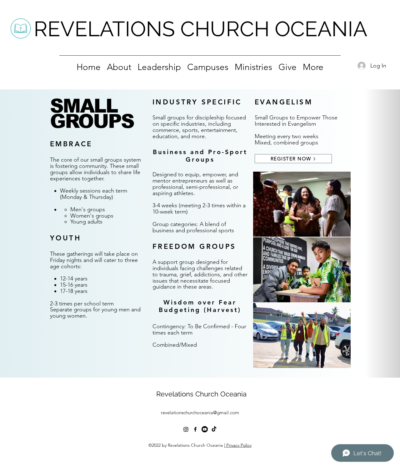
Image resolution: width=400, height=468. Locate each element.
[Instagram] (186, 429)
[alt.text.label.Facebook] (195, 429)
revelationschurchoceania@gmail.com (200, 412)
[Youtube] (205, 429)
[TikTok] (214, 429)
